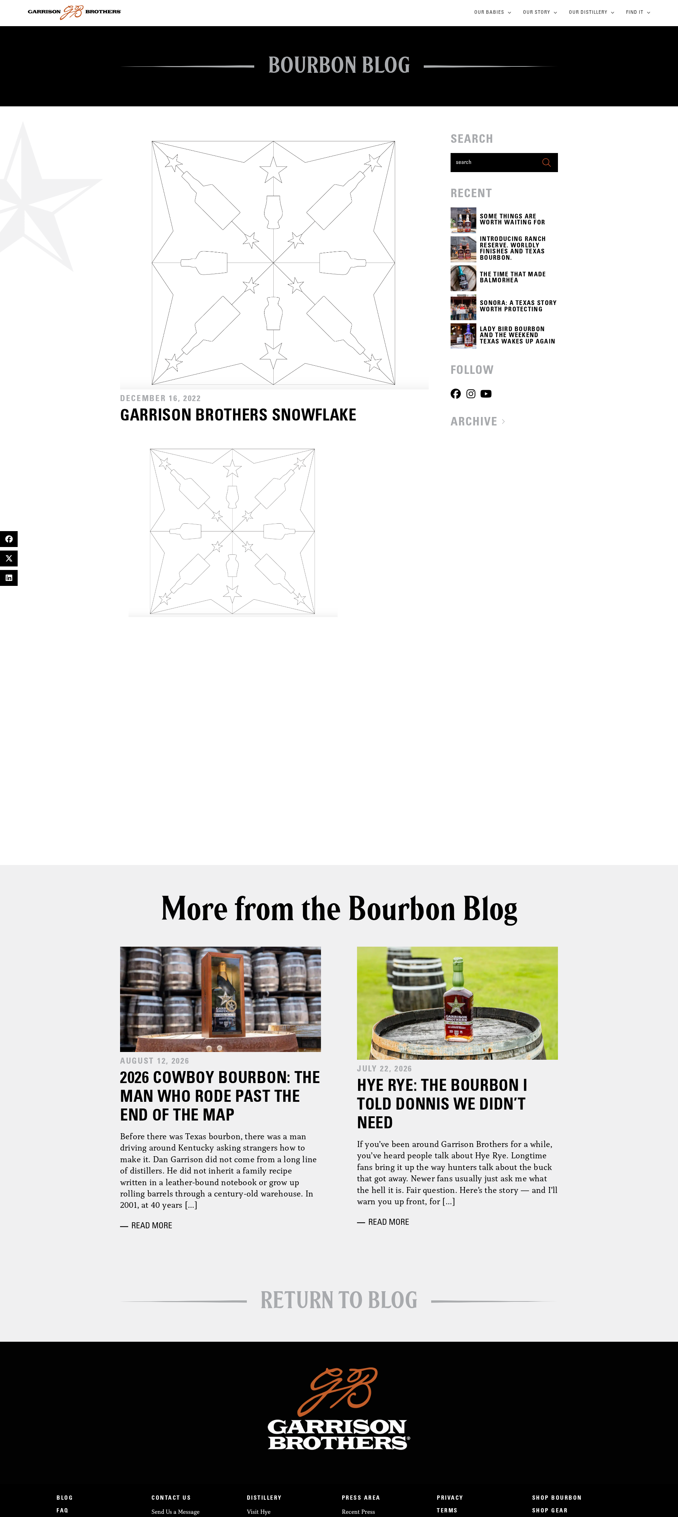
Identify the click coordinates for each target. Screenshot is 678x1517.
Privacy (450, 1498)
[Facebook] (456, 394)
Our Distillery (588, 12)
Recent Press (358, 1511)
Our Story (536, 12)
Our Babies (489, 12)
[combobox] (494, 162)
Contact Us (171, 1498)
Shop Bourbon (557, 1498)
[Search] (548, 162)
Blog (64, 1498)
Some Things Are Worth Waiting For (512, 220)
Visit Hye (258, 1511)
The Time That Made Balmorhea (513, 278)
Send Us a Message (175, 1511)
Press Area (361, 1498)
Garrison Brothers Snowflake (238, 416)
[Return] (339, 1296)
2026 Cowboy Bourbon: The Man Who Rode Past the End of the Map (220, 1097)
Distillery (264, 1498)
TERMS (447, 1511)
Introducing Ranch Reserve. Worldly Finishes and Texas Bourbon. (513, 248)
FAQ (62, 1511)
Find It (634, 12)
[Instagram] (471, 394)
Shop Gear (550, 1511)
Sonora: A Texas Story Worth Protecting (518, 306)
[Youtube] (486, 394)
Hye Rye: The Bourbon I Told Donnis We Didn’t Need (442, 1105)
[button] (9, 539)
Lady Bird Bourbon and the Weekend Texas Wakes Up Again (517, 336)
